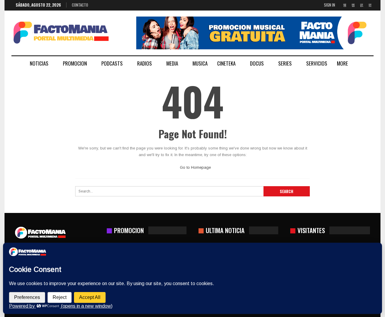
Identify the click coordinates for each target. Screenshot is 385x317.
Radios (144, 63)
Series (285, 63)
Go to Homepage (195, 167)
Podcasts (112, 63)
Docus (257, 63)
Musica (200, 63)
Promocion (75, 63)
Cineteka (226, 63)
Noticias (39, 63)
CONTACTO (80, 5)
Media (172, 63)
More (342, 63)
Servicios (316, 63)
